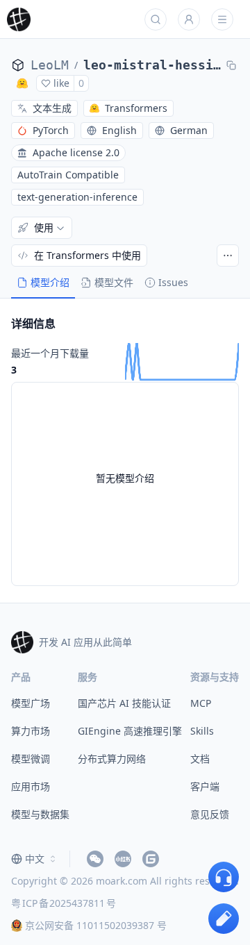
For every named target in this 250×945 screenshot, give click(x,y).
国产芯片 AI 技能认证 (124, 703)
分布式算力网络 (112, 758)
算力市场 (30, 730)
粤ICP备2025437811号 (63, 903)
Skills (202, 730)
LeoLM (50, 65)
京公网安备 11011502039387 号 (96, 925)
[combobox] (34, 859)
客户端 (204, 786)
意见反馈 (209, 814)
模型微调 (30, 758)
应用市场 (30, 786)
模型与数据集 (40, 814)
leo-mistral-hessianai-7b (152, 65)
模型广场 (30, 703)
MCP (200, 703)
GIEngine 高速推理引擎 (130, 730)
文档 (200, 758)
